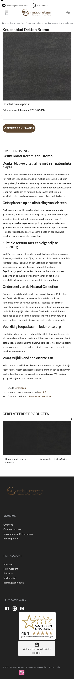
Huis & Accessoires (15, 23)
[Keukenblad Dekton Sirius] (54, 438)
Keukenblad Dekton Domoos (16, 460)
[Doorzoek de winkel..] (59, 12)
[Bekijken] (68, 12)
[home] (3, 23)
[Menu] (9, 12)
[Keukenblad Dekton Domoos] (20, 438)
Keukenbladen (34, 23)
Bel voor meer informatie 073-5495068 (24, 110)
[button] (19, 128)
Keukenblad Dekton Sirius (53, 458)
